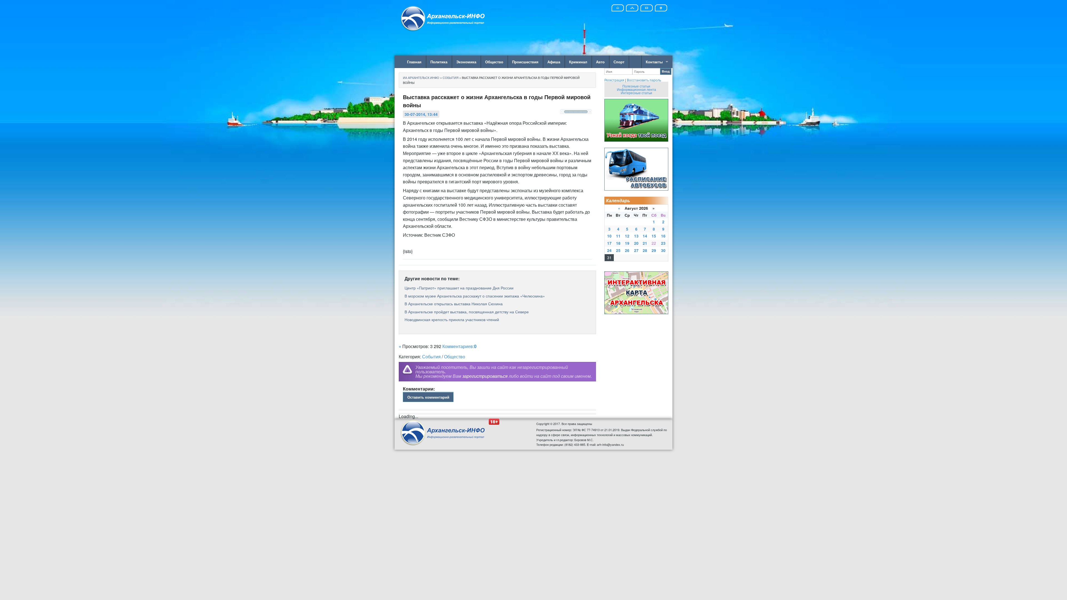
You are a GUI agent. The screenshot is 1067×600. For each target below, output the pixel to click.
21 (645, 243)
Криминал (578, 61)
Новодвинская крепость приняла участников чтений (452, 319)
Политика (438, 61)
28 (645, 250)
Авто (600, 61)
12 (627, 236)
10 (609, 236)
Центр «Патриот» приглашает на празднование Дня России (459, 288)
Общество (494, 61)
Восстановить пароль (644, 80)
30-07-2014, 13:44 (421, 114)
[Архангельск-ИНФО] (443, 17)
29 (654, 250)
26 (627, 250)
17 (609, 243)
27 (636, 250)
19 (627, 243)
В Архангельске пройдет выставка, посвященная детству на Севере (467, 311)
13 (636, 236)
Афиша (553, 61)
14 (645, 236)
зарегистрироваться (485, 376)
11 (618, 236)
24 (609, 250)
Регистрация (614, 80)
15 (654, 236)
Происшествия (525, 61)
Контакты (654, 61)
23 (663, 243)
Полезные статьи (636, 86)
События (431, 356)
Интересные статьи (636, 92)
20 (636, 243)
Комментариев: (459, 346)
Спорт (619, 61)
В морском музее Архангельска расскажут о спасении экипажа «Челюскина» (475, 296)
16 (663, 236)
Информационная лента (636, 89)
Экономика (466, 61)
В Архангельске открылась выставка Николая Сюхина (454, 303)
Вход (666, 71)
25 (618, 250)
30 (663, 250)
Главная (414, 61)
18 (618, 243)
